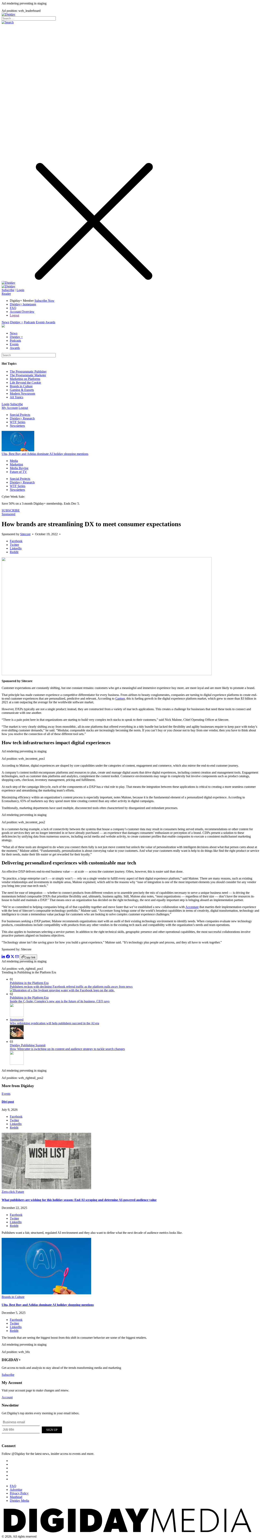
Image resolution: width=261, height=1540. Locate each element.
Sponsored (8, 514)
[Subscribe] (8, 286)
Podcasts (29, 322)
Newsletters (17, 425)
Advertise (16, 1489)
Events (40, 322)
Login (20, 290)
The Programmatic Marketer (28, 375)
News (5, 322)
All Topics (16, 397)
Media (14, 460)
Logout (14, 315)
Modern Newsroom (22, 393)
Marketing (16, 464)
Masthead (16, 1497)
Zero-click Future (13, 1191)
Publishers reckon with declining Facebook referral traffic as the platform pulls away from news (71, 986)
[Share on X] (12, 957)
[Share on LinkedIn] (3, 957)
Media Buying (19, 468)
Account (7, 1397)
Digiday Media (19, 1500)
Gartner (120, 698)
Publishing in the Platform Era (29, 983)
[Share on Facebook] (8, 957)
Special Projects (20, 414)
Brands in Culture (21, 386)
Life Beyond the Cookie (25, 382)
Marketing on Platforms (25, 379)
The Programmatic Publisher (28, 371)
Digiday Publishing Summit (27, 1045)
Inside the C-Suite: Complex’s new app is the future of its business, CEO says (59, 1001)
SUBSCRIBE (11, 510)
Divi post (8, 1101)
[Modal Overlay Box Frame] (32, 1429)
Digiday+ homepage (23, 304)
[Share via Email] (17, 957)
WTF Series (17, 422)
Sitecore (25, 534)
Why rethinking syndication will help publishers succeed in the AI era (54, 1023)
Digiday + (16, 322)
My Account (10, 407)
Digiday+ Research (22, 418)
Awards (50, 322)
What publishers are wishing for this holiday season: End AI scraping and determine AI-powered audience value (79, 1200)
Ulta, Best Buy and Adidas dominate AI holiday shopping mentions (45, 454)
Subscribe (8, 290)
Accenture (192, 907)
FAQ (13, 308)
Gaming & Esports (22, 390)
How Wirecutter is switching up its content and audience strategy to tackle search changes (67, 1049)
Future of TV (18, 471)
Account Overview (22, 311)
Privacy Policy (19, 1493)
